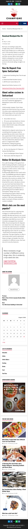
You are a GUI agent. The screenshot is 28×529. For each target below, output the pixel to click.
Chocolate (4, 352)
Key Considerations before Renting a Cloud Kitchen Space (14, 490)
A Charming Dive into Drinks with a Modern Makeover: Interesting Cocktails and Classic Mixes (13, 465)
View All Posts (14, 289)
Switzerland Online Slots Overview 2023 (13, 88)
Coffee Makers (5, 359)
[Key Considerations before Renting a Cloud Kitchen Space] (14, 479)
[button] (2, 23)
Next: (12, 304)
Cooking (4, 363)
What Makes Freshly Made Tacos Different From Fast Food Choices (13, 440)
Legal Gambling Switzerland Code (10, 262)
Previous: (13, 298)
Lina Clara (5, 443)
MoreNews (10, 527)
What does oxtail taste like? (9, 513)
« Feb (3, 342)
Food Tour (4, 373)
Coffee (3, 356)
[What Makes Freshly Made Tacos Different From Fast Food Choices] (14, 430)
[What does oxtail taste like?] (14, 503)
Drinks (3, 366)
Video (24, 23)
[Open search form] (16, 23)
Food (3, 370)
